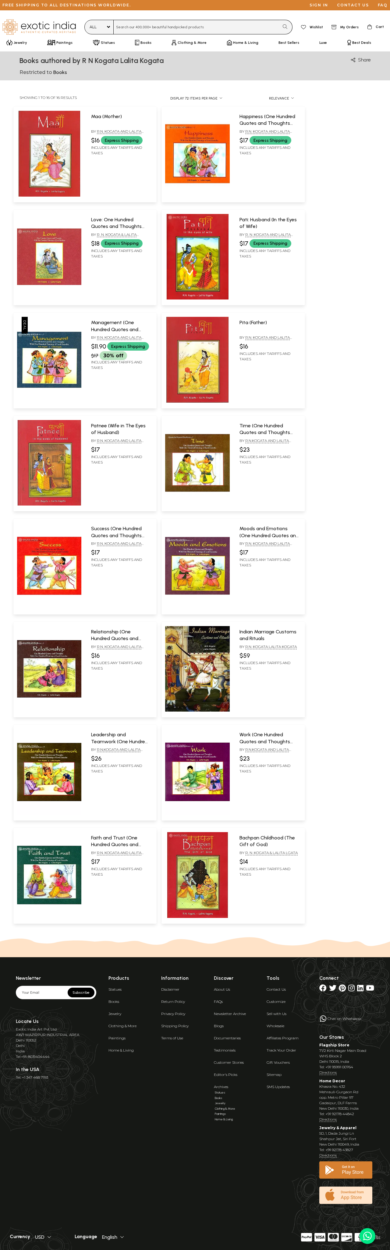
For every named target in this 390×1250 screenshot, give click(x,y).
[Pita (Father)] (197, 401)
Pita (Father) (253, 322)
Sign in (319, 5)
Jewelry (114, 1013)
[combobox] (196, 27)
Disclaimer (170, 989)
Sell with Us (276, 1013)
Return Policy (173, 1001)
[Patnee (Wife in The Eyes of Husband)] (49, 504)
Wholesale (275, 1026)
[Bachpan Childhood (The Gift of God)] (197, 917)
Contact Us (276, 989)
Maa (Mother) (106, 116)
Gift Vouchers (278, 1062)
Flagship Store (334, 1045)
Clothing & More (122, 1026)
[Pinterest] (342, 989)
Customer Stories (229, 1062)
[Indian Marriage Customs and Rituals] (197, 710)
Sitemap (274, 1074)
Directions (328, 1072)
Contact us (353, 5)
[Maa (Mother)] (49, 195)
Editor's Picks (225, 1074)
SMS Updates (278, 1086)
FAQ (383, 5)
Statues (115, 989)
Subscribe (81, 992)
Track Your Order (281, 1050)
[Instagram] (351, 989)
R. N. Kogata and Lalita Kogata (265, 237)
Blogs (219, 1026)
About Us (222, 989)
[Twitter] (332, 989)
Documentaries (227, 1038)
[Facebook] (323, 989)
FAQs (218, 1001)
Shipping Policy (175, 1026)
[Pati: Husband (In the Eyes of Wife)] (197, 298)
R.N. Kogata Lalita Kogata (271, 646)
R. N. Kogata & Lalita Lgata (271, 852)
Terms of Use (172, 1038)
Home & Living (121, 1050)
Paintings (117, 1038)
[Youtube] (370, 989)
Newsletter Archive (230, 1013)
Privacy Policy (173, 1013)
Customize (276, 1001)
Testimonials (225, 1050)
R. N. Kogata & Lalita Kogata (113, 237)
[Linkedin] (360, 989)
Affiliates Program (283, 1038)
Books (113, 1001)
